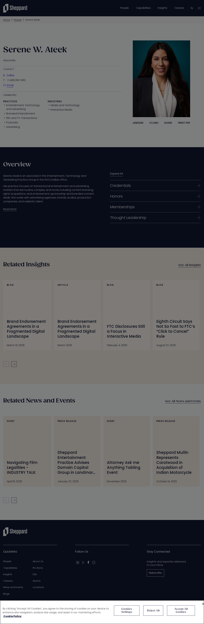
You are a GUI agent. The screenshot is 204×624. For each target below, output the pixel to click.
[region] (102, 612)
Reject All (153, 610)
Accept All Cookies (181, 611)
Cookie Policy (12, 616)
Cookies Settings (126, 611)
